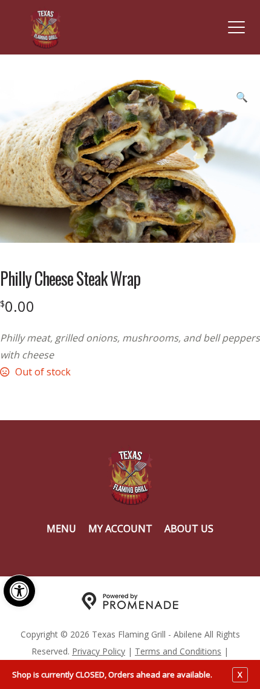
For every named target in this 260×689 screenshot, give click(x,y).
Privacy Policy (98, 651)
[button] (19, 591)
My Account (120, 528)
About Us (188, 528)
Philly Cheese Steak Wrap (70, 278)
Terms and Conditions (178, 651)
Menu (61, 528)
